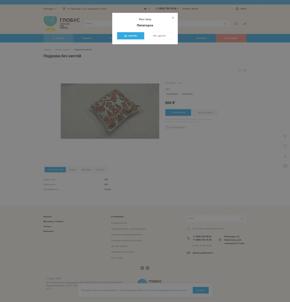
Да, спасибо (130, 35)
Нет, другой (159, 35)
